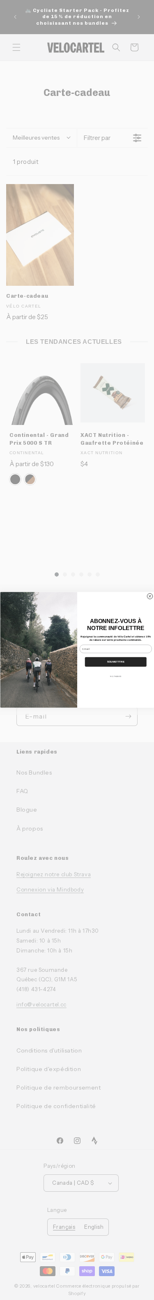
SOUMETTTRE (115, 662)
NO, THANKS (115, 676)
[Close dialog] (150, 597)
